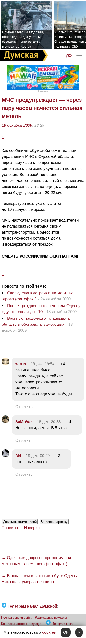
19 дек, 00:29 (38, 455)
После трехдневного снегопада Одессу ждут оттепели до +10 (41, 308)
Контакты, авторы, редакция (21, 624)
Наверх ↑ (32, 527)
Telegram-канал (64, 624)
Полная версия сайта (16, 617)
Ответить (24, 406)
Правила (10, 527)
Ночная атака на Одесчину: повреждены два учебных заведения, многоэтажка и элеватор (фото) (23, 39)
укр (69, 55)
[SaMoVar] (5, 422)
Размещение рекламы (51, 617)
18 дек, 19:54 (42, 364)
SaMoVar (23, 422)
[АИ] (5, 456)
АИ (18, 455)
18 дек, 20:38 (49, 422)
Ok (65, 632)
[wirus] (5, 364)
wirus (20, 364)
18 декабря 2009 (17, 125)
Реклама (43, 91)
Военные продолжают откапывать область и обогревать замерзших (36, 321)
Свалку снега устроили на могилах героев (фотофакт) (37, 296)
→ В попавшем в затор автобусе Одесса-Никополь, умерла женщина (41, 578)
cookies (49, 632)
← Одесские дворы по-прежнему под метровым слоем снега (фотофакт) (36, 560)
